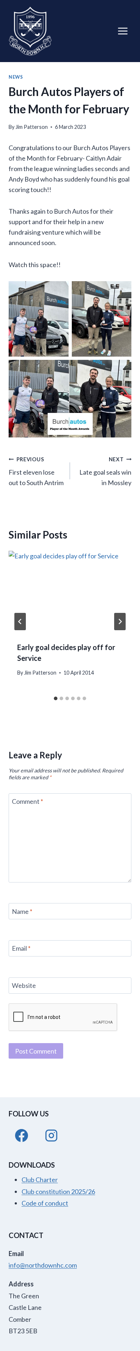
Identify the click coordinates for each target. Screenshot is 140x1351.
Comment (27, 802)
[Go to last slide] (20, 621)
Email (21, 949)
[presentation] (70, 592)
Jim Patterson (31, 127)
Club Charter (40, 1180)
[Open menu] (122, 31)
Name (22, 911)
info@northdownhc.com (43, 1265)
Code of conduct (45, 1203)
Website (24, 985)
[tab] (55, 698)
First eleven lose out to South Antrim (36, 471)
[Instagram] (51, 1136)
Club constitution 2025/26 (58, 1191)
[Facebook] (21, 1136)
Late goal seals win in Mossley (105, 471)
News (16, 77)
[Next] (120, 621)
